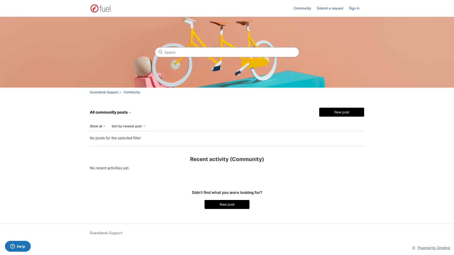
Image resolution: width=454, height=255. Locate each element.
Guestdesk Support (104, 92)
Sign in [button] (354, 8)
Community (302, 8)
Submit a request (330, 8)
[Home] (100, 8)
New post (341, 112)
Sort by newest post (127, 126)
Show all (96, 126)
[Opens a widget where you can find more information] (18, 247)
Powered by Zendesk (434, 248)
